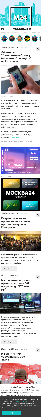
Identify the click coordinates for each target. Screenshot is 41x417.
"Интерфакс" (15, 137)
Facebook (29, 141)
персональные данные (23, 402)
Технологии (23, 48)
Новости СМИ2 (6, 177)
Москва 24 (20, 29)
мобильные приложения (16, 141)
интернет (4, 141)
